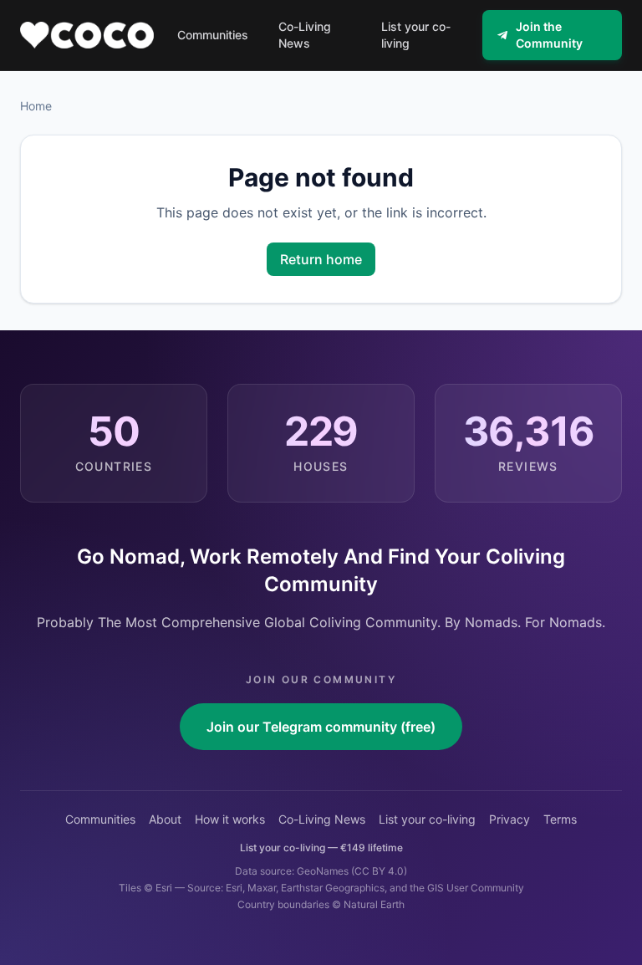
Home (36, 106)
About (165, 819)
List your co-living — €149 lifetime (321, 847)
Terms (560, 819)
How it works (230, 819)
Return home (321, 259)
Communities (100, 819)
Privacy (509, 819)
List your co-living (427, 819)
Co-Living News (321, 819)
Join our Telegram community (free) (321, 726)
